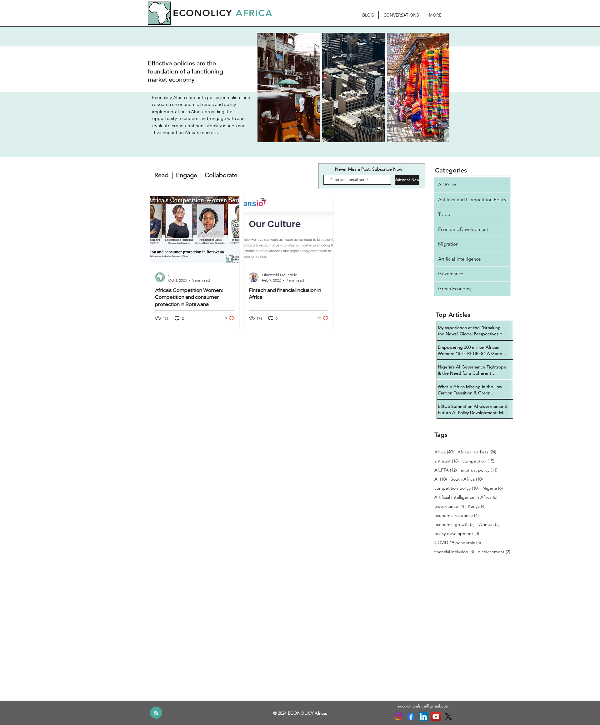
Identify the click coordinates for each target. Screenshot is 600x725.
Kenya (477, 506)
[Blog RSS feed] (156, 713)
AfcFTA (445, 470)
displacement (494, 551)
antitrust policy (479, 470)
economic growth (454, 524)
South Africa (467, 479)
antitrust (446, 461)
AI (440, 479)
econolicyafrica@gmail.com (424, 706)
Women (489, 524)
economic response (456, 515)
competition (478, 461)
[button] (196, 175)
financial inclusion (454, 551)
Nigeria (492, 488)
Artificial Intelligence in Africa (466, 497)
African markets (477, 452)
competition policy (456, 488)
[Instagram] (398, 716)
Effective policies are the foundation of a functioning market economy (185, 71)
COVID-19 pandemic (457, 542)
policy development (456, 533)
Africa (444, 452)
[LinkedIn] (423, 716)
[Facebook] (411, 716)
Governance (449, 506)
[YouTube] (436, 716)
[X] (448, 716)
